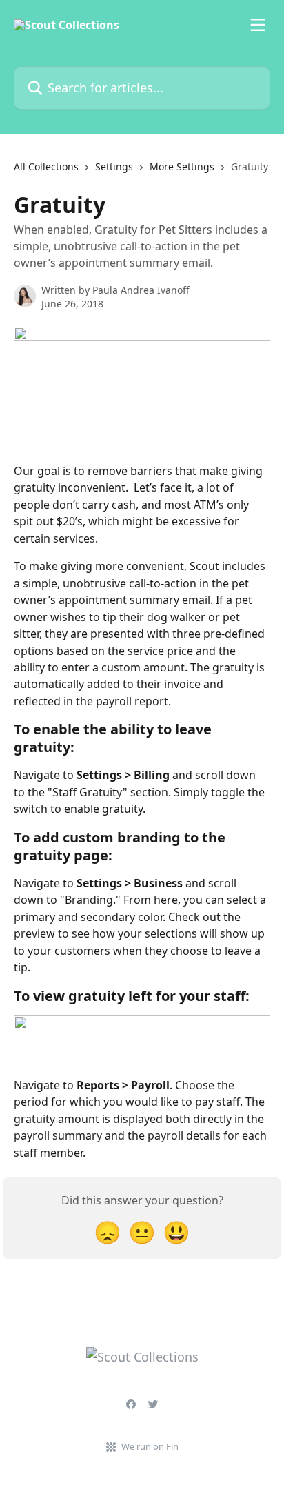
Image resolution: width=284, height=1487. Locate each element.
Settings (114, 166)
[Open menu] (257, 25)
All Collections (46, 166)
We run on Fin (150, 1446)
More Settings (182, 166)
